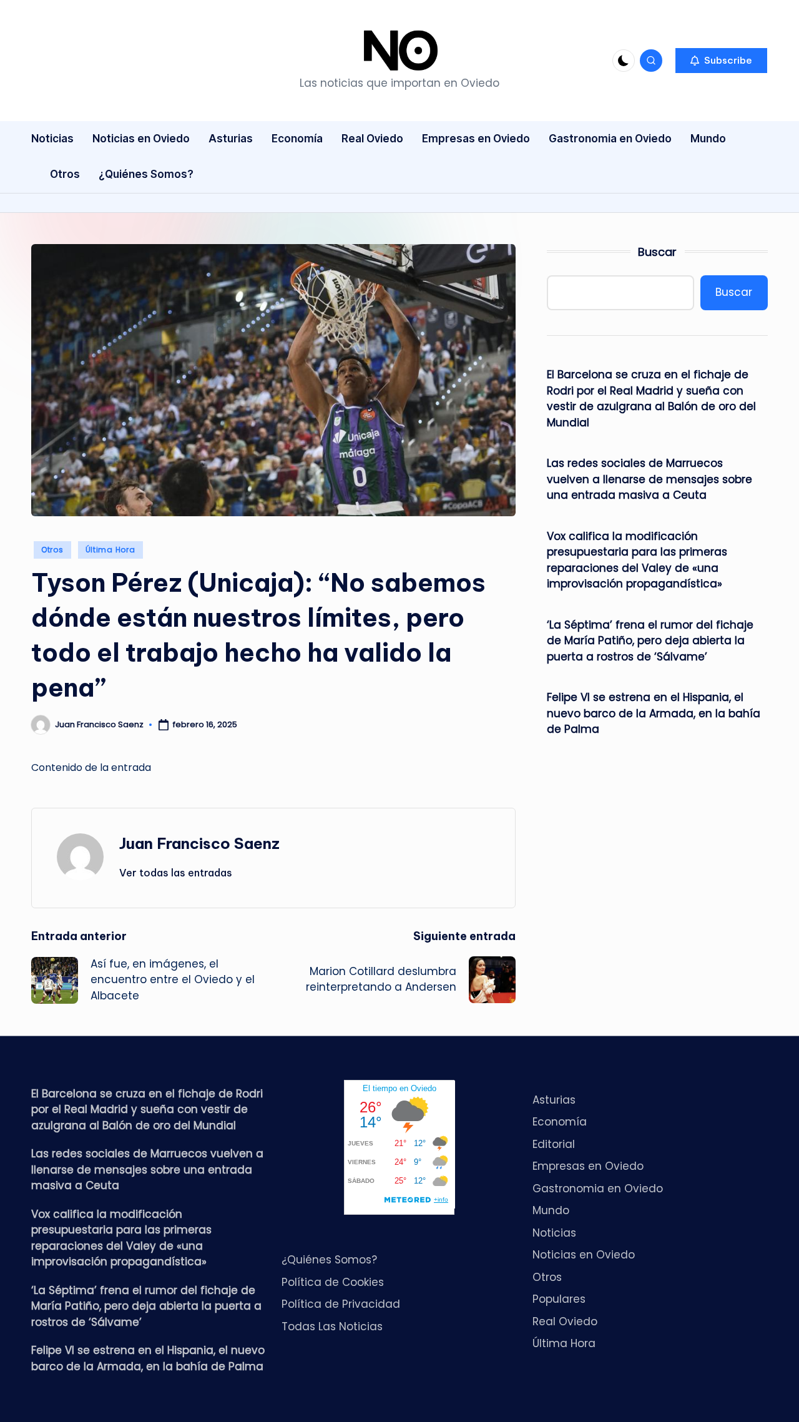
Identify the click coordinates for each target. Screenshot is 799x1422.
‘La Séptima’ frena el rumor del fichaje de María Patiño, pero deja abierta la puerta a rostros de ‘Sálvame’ (650, 640)
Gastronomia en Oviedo (597, 1188)
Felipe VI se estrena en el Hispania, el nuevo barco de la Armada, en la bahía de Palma (653, 713)
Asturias (554, 1099)
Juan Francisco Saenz (199, 843)
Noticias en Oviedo (583, 1254)
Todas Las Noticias (332, 1326)
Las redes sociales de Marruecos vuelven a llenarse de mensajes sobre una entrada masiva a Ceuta (649, 479)
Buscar (657, 252)
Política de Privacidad (341, 1304)
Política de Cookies (333, 1282)
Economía (559, 1121)
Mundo (550, 1210)
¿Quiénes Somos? (329, 1259)
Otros (52, 549)
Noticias (554, 1232)
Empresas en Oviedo (588, 1166)
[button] (721, 60)
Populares (559, 1299)
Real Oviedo (564, 1321)
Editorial (553, 1144)
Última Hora (110, 549)
